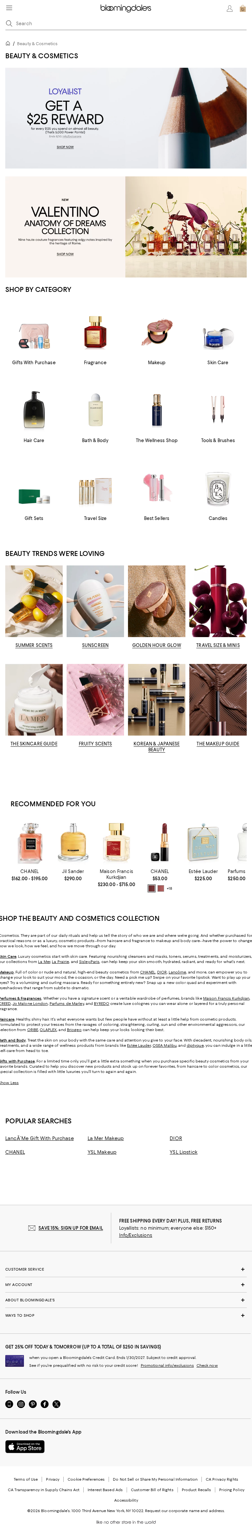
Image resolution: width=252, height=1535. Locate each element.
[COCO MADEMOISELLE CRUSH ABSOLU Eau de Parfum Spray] (29, 842)
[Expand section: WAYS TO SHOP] (126, 1315)
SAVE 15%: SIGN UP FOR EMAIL (70, 1228)
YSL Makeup (102, 1152)
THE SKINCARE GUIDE (33, 743)
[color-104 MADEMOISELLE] (161, 888)
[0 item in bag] (243, 8)
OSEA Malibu (165, 1045)
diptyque (195, 1045)
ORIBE (32, 1029)
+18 (169, 888)
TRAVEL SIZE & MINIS (218, 645)
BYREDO (101, 1003)
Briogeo (74, 1029)
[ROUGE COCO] (160, 842)
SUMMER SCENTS (34, 645)
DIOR (162, 972)
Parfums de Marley (67, 1003)
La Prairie (60, 961)
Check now (207, 1365)
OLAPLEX (48, 1029)
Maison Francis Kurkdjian (226, 998)
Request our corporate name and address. (185, 1510)
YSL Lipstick (184, 1152)
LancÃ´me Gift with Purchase (39, 1138)
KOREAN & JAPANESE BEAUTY (156, 746)
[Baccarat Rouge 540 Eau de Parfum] (116, 842)
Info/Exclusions (135, 1235)
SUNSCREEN (95, 645)
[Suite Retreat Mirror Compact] (203, 842)
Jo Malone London (30, 1003)
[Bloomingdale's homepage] (9, 44)
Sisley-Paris (89, 961)
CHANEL (148, 972)
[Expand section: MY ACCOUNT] (126, 1284)
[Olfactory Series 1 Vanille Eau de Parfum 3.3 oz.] (73, 842)
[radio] (151, 888)
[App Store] (25, 1446)
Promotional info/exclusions (167, 1365)
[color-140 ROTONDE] (151, 888)
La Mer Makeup (106, 1138)
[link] (29, 875)
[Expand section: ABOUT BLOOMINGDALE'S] (126, 1300)
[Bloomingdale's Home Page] (125, 8)
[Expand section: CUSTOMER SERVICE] (126, 1269)
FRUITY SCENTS (95, 743)
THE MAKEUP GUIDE (218, 743)
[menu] (9, 8)
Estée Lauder (139, 1045)
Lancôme (177, 972)
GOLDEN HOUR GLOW (156, 645)
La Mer (44, 961)
